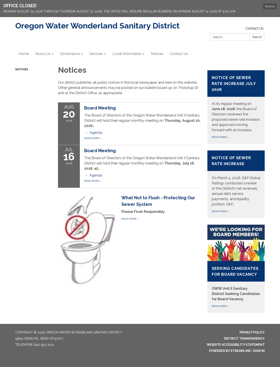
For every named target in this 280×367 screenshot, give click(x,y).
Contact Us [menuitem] (179, 54)
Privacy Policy (252, 332)
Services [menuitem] (96, 54)
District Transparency (244, 338)
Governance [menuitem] (70, 54)
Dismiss (270, 6)
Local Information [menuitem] (126, 54)
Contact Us (254, 28)
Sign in (259, 351)
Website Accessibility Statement (236, 344)
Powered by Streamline (230, 351)
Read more (92, 138)
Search (257, 37)
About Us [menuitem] (42, 54)
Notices (21, 69)
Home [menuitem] (24, 54)
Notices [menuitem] (157, 54)
